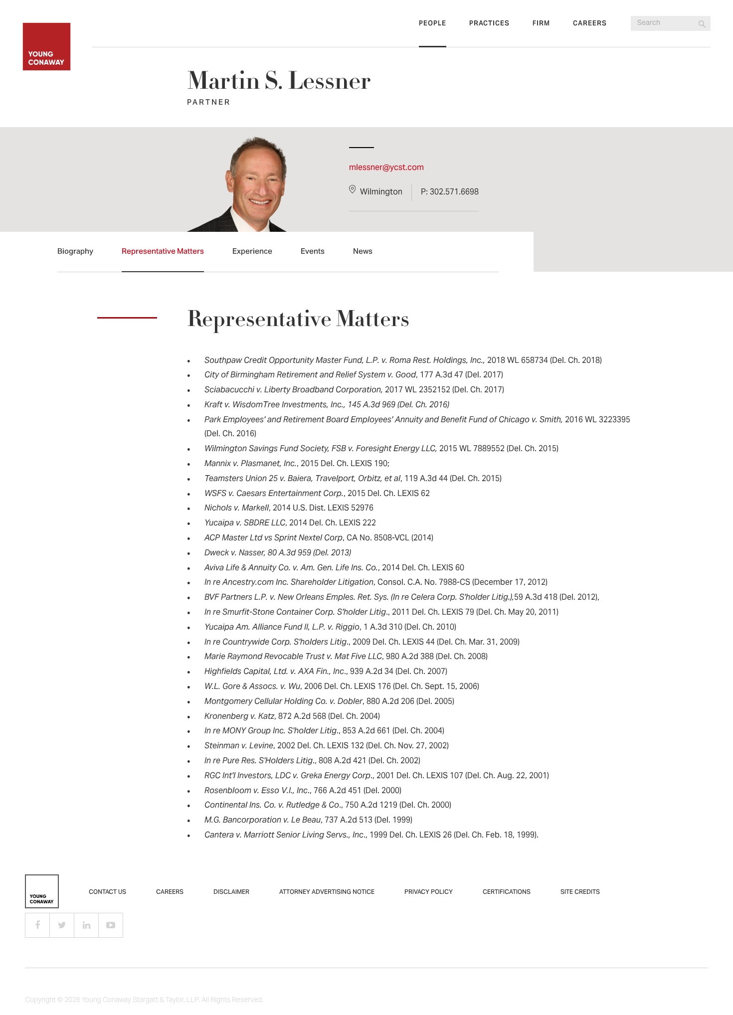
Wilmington (381, 192)
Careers (590, 24)
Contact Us (107, 892)
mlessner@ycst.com (386, 168)
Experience (252, 252)
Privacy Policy (428, 892)
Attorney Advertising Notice (326, 892)
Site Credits (580, 892)
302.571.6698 (454, 192)
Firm (541, 24)
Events (313, 252)
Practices (489, 24)
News (362, 252)
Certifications (507, 892)
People (432, 24)
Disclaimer (231, 892)
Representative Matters (163, 252)
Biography (75, 252)
